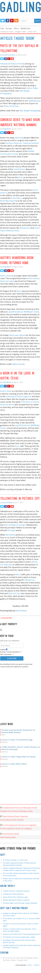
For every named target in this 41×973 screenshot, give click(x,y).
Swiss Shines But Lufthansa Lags (15, 897)
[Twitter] (2, 20)
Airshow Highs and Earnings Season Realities (20, 903)
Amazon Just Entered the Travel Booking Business (22, 934)
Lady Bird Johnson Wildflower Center (23, 312)
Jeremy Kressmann (8, 55)
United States (19, 169)
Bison (17, 574)
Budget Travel (20, 32)
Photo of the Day (11, 106)
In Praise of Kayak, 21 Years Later (15, 860)
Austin (3, 275)
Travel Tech (32, 32)
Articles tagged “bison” (17, 39)
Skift (2, 855)
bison (20, 177)
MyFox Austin (18, 364)
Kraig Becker (6, 129)
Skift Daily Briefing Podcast (14, 908)
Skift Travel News (6, 654)
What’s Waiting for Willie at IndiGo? (16, 900)
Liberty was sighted (17, 335)
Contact (37, 965)
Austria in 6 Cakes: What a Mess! (14, 764)
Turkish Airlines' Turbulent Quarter (16, 891)
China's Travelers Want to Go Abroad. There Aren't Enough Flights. (19, 930)
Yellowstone (25, 228)
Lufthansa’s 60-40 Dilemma (13, 894)
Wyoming (19, 137)
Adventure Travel (7, 32)
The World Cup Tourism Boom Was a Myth (19, 937)
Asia (2, 28)
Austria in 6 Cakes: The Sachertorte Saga (16, 740)
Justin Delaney (7, 502)
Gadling (20, 7)
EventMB (4, 953)
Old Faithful (10, 535)
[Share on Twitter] (2, 58)
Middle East (25, 28)
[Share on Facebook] (5, 58)
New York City (14, 593)
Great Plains (16, 198)
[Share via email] (12, 58)
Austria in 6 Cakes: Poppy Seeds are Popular (18, 756)
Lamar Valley (32, 88)
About (29, 965)
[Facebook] (7, 20)
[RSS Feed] (16, 20)
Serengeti (11, 530)
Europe (9, 28)
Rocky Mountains (7, 201)
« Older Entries (6, 618)
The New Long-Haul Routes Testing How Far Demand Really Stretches (18, 731)
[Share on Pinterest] (8, 58)
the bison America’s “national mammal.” (22, 143)
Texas (9, 275)
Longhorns (26, 396)
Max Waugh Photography (30, 110)
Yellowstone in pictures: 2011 (20, 499)
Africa (16, 28)
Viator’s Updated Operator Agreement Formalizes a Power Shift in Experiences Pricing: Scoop (21, 869)
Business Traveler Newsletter (10, 652)
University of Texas (14, 396)
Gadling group (34, 100)
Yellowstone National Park (11, 63)
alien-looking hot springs (14, 525)
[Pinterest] (12, 20)
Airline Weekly (7, 886)
